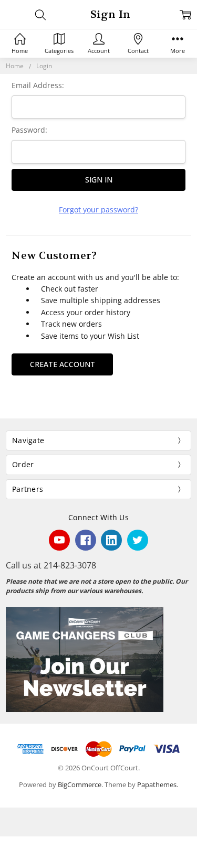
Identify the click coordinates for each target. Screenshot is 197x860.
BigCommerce (79, 784)
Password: (29, 130)
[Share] (11, 844)
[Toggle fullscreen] (20, 844)
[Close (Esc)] (3, 844)
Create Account (62, 364)
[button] (98, 659)
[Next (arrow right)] (11, 856)
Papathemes (157, 784)
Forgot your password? (98, 209)
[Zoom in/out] (28, 844)
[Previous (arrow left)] (3, 856)
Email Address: (38, 85)
